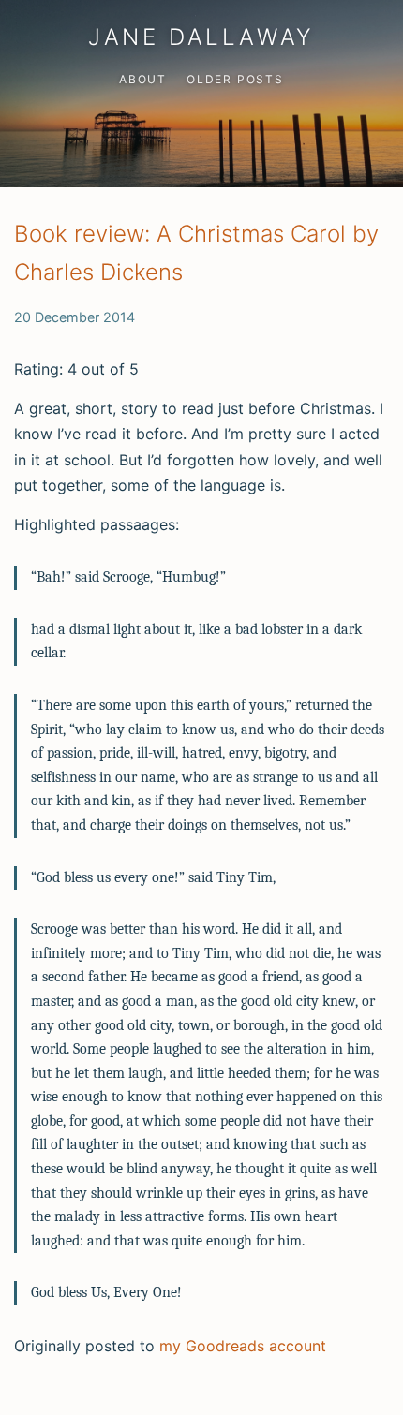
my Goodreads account (242, 1345)
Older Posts (235, 79)
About (143, 79)
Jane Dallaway (201, 37)
